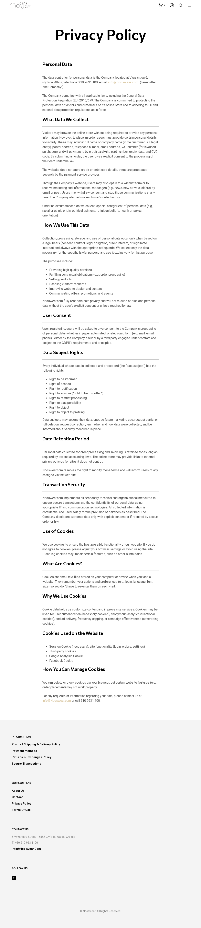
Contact (17, 797)
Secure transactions (26, 763)
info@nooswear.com (123, 82)
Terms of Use (21, 810)
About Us (18, 791)
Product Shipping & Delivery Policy (36, 744)
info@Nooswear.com (56, 700)
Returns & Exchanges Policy (31, 757)
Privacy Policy (21, 803)
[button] (162, 5)
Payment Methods (24, 751)
